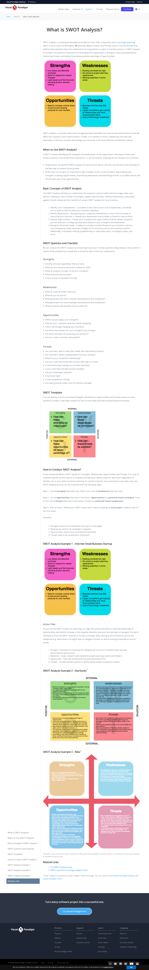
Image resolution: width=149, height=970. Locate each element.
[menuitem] (63, 9)
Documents (102, 951)
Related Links (14, 881)
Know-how (102, 938)
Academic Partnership (128, 947)
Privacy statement (63, 963)
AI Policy (50, 963)
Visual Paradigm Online (52, 879)
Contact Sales (130, 2)
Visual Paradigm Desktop (124, 876)
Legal (42, 963)
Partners (140, 2)
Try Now (127, 9)
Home (8, 17)
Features (76, 9)
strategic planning (126, 42)
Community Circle (105, 933)
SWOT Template (15, 854)
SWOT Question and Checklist (21, 848)
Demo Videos (103, 942)
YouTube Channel (126, 942)
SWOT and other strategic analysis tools (69, 870)
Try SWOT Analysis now (61, 867)
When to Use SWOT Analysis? (21, 838)
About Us (123, 933)
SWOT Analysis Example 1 (19, 865)
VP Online (31, 2)
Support (89, 9)
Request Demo (112, 9)
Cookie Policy (108, 967)
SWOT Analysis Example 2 (19, 870)
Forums (79, 933)
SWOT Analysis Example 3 (19, 875)
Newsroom (124, 938)
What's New (63, 9)
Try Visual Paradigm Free (74, 911)
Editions (57, 938)
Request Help (81, 938)
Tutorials (101, 947)
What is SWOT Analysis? (18, 832)
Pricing (99, 9)
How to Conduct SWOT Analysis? (22, 859)
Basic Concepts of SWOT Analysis (22, 843)
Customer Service (83, 942)
